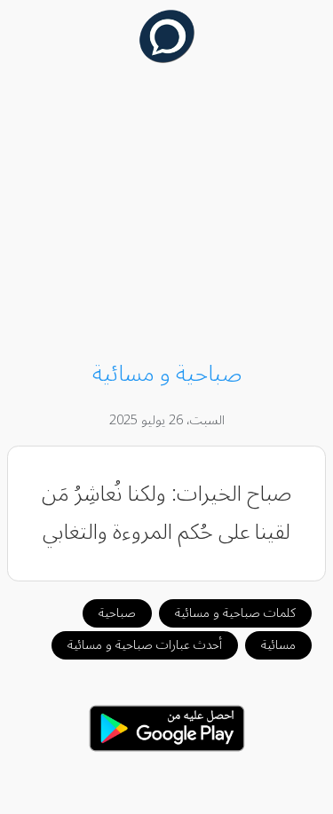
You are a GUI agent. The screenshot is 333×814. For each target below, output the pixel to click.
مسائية (278, 645)
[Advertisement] (167, 215)
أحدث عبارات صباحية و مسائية (144, 645)
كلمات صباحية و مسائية (235, 613)
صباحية (117, 613)
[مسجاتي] (166, 58)
